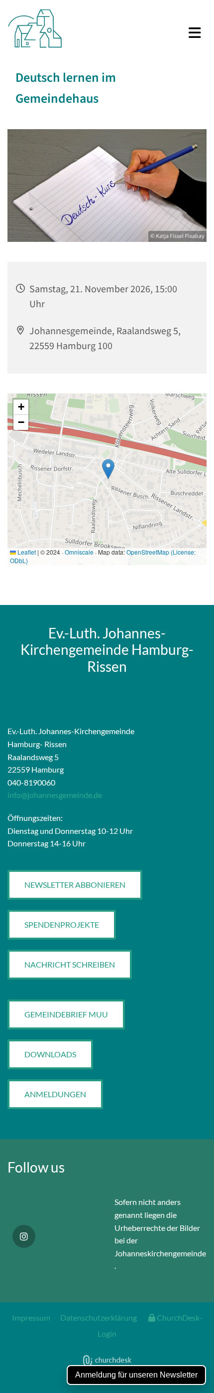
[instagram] (23, 1236)
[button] (142, 33)
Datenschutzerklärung (98, 1317)
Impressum (31, 1317)
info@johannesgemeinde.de (54, 794)
